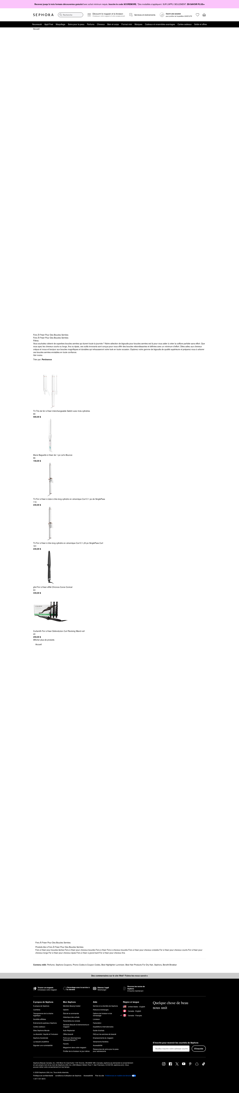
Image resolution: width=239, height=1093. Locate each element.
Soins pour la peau (76, 24)
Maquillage (60, 24)
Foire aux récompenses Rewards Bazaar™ (72, 1039)
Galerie (66, 1009)
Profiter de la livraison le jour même (76, 1051)
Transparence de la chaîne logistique (43, 1014)
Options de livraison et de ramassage (102, 1014)
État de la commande (71, 1013)
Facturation (97, 1023)
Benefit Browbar (170, 964)
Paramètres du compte (71, 1021)
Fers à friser (101, 949)
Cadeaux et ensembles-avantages (160, 24)
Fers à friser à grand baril (87, 952)
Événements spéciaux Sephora (45, 1023)
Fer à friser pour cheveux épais (62, 952)
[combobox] (70, 14)
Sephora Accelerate (40, 1038)
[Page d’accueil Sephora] (43, 14)
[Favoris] (197, 15)
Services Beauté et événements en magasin (76, 1025)
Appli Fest (48, 24)
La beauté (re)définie (41, 1041)
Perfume (51, 964)
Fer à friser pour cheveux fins (112, 952)
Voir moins (37, 355)
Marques (138, 24)
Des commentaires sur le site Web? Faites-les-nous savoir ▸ (119, 975)
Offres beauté (68, 1034)
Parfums (90, 24)
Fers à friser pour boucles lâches (50, 949)
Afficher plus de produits (43, 639)
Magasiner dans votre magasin (74, 1047)
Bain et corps (113, 24)
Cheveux (101, 24)
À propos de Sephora (41, 1006)
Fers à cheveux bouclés (117, 949)
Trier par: (42, 359)
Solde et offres (200, 24)
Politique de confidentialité (43, 1075)
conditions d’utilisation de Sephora (68, 1075)
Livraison (96, 1019)
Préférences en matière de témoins (118, 1075)
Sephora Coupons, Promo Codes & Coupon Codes (78, 964)
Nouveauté (37, 24)
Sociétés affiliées (39, 1019)
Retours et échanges (101, 1009)
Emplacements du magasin (103, 1038)
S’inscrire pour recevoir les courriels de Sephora (175, 1042)
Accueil (36, 28)
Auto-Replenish (69, 1030)
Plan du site (99, 1075)
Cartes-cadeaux (185, 24)
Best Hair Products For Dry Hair (139, 964)
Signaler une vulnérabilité (43, 1045)
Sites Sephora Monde (41, 1030)
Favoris (66, 1043)
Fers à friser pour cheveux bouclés (80, 949)
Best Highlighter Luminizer (112, 964)
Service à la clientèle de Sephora (105, 1006)
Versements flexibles (100, 1041)
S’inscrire (198, 1048)
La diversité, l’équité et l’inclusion (45, 1034)
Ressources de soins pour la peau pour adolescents (106, 1050)
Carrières (36, 1009)
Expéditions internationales (103, 1026)
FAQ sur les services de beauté (104, 1034)
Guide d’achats (98, 1030)
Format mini (126, 24)
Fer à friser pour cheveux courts (173, 949)
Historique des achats (71, 1017)
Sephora (158, 964)
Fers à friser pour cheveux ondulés (143, 949)
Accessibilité (97, 1045)
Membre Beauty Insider (71, 1006)
